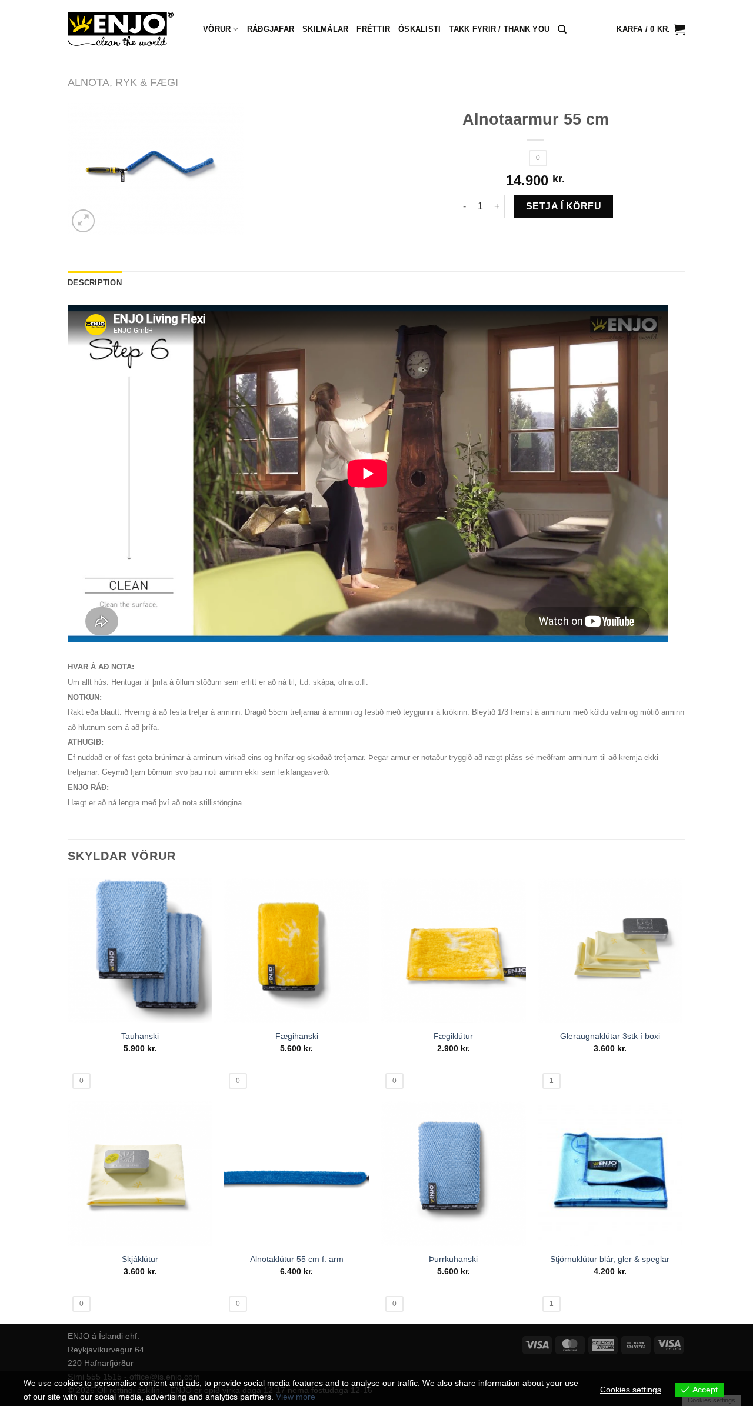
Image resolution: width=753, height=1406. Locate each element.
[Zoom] (83, 220)
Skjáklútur (140, 1259)
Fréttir (373, 29)
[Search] (562, 29)
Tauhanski (140, 1036)
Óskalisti (419, 29)
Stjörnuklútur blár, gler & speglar (609, 1259)
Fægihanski (296, 1036)
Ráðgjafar (270, 29)
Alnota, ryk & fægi (123, 82)
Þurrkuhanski (453, 1259)
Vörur (217, 29)
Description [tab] (95, 282)
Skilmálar (325, 29)
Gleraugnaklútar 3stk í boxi (610, 1036)
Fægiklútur (453, 1036)
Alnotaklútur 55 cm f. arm (297, 1259)
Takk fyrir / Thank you (499, 29)
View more (295, 1396)
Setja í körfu (563, 206)
